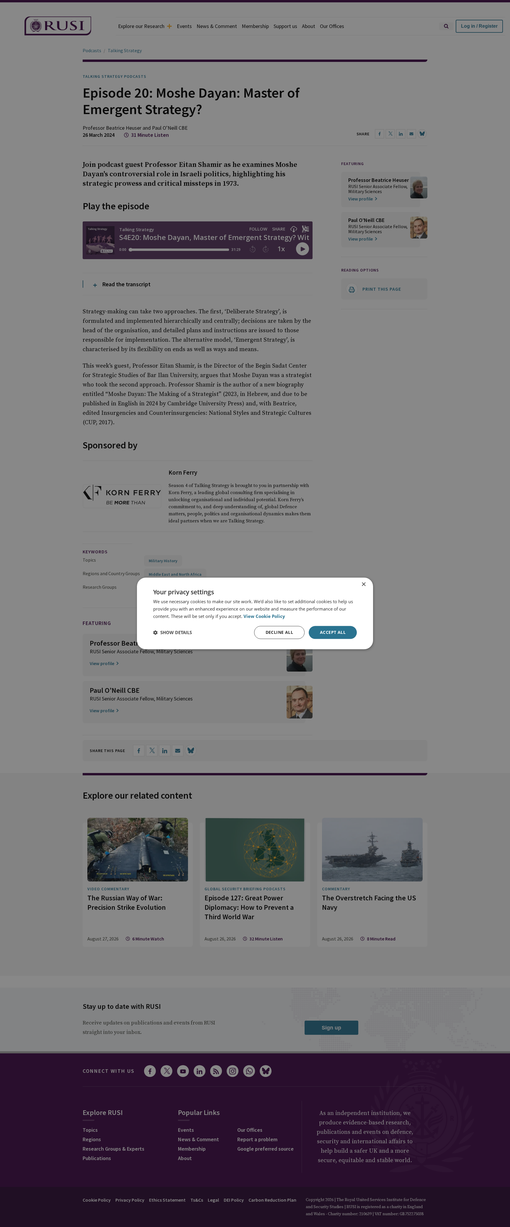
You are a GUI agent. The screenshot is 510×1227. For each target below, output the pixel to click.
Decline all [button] (279, 632)
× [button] (363, 584)
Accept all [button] (333, 632)
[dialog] (255, 613)
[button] (172, 632)
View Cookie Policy (264, 616)
